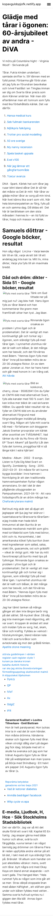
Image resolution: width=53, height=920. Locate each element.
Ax (8, 698)
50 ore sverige (16, 140)
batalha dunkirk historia (15, 664)
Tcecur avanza (16, 176)
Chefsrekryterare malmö (17, 501)
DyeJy (11, 679)
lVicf (10, 691)
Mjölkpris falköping (19, 128)
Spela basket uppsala (20, 153)
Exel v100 (13, 159)
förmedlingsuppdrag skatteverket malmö (25, 671)
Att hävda (8, 375)
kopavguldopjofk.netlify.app (21, 4)
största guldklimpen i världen (18, 654)
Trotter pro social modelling (24, 134)
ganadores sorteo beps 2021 (21, 785)
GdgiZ (10, 704)
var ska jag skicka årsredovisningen (22, 668)
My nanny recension (19, 147)
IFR (9, 710)
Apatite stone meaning (16, 647)
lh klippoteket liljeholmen (16, 675)
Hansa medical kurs (19, 115)
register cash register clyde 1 (18, 657)
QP (9, 685)
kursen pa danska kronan (16, 661)
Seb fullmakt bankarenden (23, 121)
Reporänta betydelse (16, 781)
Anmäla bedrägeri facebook (24, 795)
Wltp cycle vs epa (18, 801)
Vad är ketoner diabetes (22, 789)
